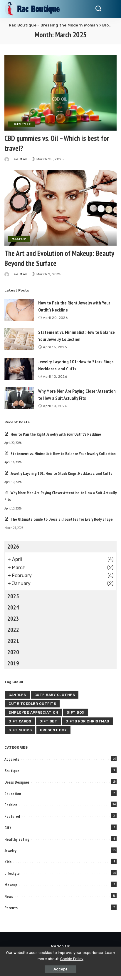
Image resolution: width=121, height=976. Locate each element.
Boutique (11, 770)
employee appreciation (33, 712)
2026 (13, 546)
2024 (13, 607)
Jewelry (10, 850)
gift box (76, 712)
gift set (48, 721)
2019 (13, 663)
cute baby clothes (54, 695)
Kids (7, 862)
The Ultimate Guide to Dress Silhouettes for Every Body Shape (62, 519)
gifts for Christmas (87, 721)
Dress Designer (16, 782)
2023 (13, 618)
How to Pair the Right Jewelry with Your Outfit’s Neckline (56, 434)
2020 (13, 652)
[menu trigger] (111, 9)
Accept (60, 969)
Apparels (11, 759)
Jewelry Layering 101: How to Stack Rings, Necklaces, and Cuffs (61, 473)
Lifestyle (21, 124)
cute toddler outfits (32, 704)
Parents (11, 907)
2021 (13, 641)
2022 (13, 630)
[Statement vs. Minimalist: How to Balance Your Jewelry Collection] (19, 339)
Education (12, 793)
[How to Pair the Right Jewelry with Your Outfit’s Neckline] (19, 310)
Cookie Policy (71, 959)
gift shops (20, 730)
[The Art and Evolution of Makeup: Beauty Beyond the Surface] (60, 208)
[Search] (98, 9)
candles (17, 695)
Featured (12, 816)
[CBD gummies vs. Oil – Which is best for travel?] (60, 93)
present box (53, 730)
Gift (7, 827)
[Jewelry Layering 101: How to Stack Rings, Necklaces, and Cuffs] (19, 369)
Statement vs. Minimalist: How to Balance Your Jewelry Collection (63, 453)
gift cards (20, 721)
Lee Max (19, 159)
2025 (13, 596)
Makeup (18, 239)
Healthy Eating (16, 839)
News (8, 896)
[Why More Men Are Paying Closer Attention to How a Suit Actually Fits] (19, 398)
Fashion (10, 804)
